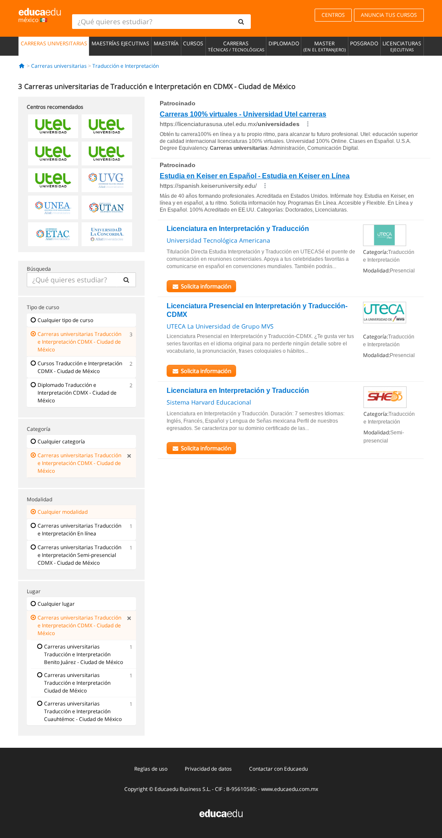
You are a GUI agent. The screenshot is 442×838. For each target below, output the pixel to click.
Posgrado (364, 43)
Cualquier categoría (61, 441)
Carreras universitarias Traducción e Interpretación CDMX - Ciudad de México (79, 341)
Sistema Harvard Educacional (209, 402)
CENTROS (333, 15)
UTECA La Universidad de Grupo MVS (220, 326)
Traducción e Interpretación (125, 66)
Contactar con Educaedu (278, 768)
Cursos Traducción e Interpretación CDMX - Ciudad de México (80, 367)
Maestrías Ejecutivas (120, 43)
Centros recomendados (55, 107)
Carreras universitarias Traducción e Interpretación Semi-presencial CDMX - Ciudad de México (79, 555)
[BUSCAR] (126, 279)
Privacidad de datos (208, 768)
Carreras (236, 46)
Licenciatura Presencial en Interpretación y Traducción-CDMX (257, 310)
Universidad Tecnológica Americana (218, 240)
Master (324, 46)
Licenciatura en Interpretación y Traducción (238, 228)
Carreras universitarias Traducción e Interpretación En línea (79, 529)
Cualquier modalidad (63, 511)
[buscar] (241, 21)
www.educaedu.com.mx (289, 789)
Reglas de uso (150, 768)
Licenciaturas (401, 46)
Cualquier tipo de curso (65, 320)
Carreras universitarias (54, 43)
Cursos (193, 43)
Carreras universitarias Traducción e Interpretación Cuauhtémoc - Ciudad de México (83, 711)
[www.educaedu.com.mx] (221, 812)
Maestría (166, 43)
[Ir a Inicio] (21, 66)
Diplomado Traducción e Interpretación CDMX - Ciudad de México (77, 392)
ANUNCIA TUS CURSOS (389, 15)
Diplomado (283, 43)
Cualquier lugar (56, 603)
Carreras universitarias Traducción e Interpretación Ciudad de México (77, 682)
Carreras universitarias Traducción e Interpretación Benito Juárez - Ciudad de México (83, 654)
